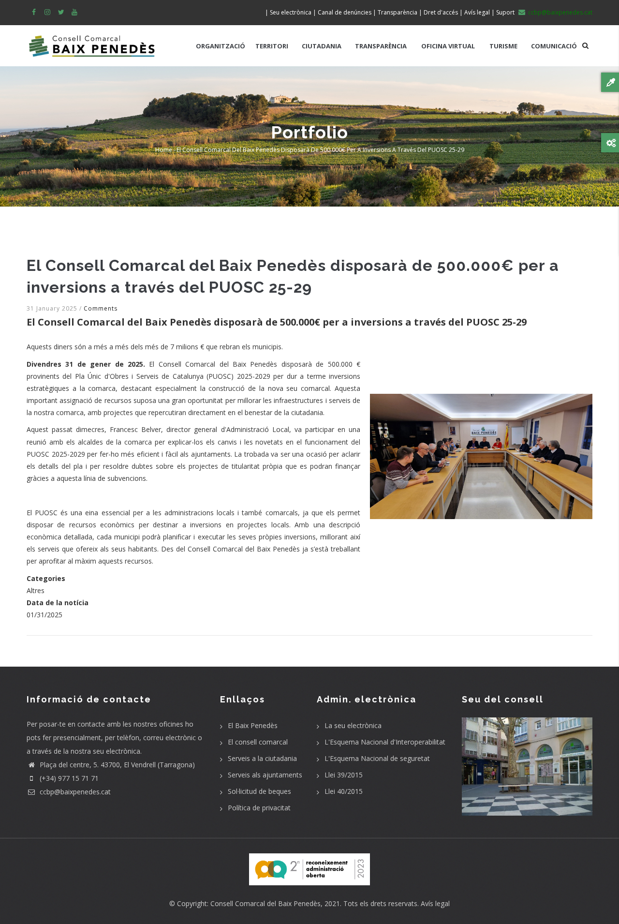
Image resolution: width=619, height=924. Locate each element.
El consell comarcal (258, 741)
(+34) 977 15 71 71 (68, 778)
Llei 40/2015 (343, 791)
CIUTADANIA (321, 46)
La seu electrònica (353, 725)
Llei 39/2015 (343, 774)
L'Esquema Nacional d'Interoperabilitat (384, 741)
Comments (101, 308)
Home (163, 150)
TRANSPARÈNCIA (381, 46)
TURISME (503, 46)
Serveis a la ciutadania (262, 758)
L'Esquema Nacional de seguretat (377, 758)
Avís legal (435, 903)
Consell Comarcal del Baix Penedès (265, 903)
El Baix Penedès (253, 725)
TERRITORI (271, 46)
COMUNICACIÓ (554, 46)
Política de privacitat (259, 807)
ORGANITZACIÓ (220, 46)
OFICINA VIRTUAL (448, 46)
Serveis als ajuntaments (265, 774)
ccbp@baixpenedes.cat (74, 791)
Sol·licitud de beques (259, 791)
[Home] (92, 41)
